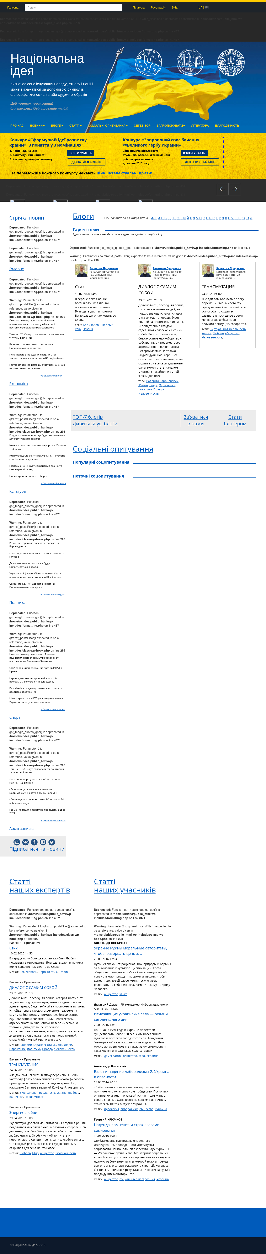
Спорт (14, 717)
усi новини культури (52, 594)
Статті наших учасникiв (125, 885)
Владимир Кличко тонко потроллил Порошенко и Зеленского (31, 346)
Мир (35, 1153)
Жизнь (143, 385)
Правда (158, 389)
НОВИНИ (36, 125)
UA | (203, 7)
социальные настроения (137, 1179)
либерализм (129, 1109)
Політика (17, 602)
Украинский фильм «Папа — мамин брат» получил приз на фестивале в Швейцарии (35, 575)
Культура (17, 491)
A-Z (153, 218)
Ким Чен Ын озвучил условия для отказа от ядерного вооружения (35, 690)
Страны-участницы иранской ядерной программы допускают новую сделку (33, 679)
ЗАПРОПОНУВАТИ (170, 125)
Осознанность (65, 1153)
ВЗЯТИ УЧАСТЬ (81, 153)
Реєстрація (158, 7)
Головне (16, 268)
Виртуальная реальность (228, 329)
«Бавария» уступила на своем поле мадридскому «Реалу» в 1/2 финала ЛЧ (33, 791)
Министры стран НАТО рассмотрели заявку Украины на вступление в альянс (36, 700)
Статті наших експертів (39, 885)
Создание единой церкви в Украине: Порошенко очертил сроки (32, 585)
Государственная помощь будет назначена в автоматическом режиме (37, 366)
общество (232, 333)
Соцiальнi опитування (113, 449)
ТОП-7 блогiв (88, 416)
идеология (111, 1109)
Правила (139, 7)
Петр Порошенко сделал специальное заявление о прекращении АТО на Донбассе (36, 356)
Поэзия (88, 329)
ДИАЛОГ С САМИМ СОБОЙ (33, 987)
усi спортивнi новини (53, 820)
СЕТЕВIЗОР (142, 125)
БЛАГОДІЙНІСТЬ (227, 125)
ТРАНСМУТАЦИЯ (218, 286)
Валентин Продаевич (104, 268)
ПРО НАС (17, 125)
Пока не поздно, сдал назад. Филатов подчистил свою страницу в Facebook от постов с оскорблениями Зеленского (34, 324)
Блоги (83, 216)
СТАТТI (74, 125)
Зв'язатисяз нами (196, 420)
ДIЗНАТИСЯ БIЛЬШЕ (86, 162)
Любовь (94, 325)
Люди (153, 385)
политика (145, 389)
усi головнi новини (51, 375)
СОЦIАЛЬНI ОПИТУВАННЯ (107, 125)
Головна (12, 7)
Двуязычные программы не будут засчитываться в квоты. (29, 565)
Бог (85, 325)
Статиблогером (235, 420)
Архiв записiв (21, 828)
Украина (152, 1056)
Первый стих (47, 972)
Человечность (148, 393)
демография (113, 1056)
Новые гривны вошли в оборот (28, 476)
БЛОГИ (56, 125)
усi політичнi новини (53, 709)
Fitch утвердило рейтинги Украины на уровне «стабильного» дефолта (37, 457)
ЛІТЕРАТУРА (200, 125)
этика (123, 994)
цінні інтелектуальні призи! (124, 172)
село (141, 1056)
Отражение (167, 385)
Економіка (18, 383)
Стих (79, 286)
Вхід (174, 7)
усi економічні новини (53, 483)
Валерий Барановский (162, 381)
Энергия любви (23, 1112)
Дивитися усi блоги (95, 423)
